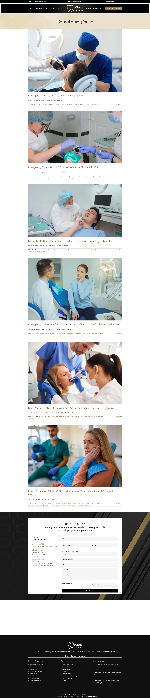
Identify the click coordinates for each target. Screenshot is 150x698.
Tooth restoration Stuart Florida (84, 505)
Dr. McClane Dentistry (83, 503)
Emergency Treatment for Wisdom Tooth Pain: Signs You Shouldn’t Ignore (71, 408)
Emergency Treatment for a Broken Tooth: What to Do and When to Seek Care (73, 324)
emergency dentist (88, 176)
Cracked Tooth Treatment (80, 333)
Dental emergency (60, 104)
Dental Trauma (68, 249)
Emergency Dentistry (71, 104)
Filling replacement (38, 505)
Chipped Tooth (69, 333)
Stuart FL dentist (98, 104)
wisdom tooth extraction (89, 416)
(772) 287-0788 (48, 566)
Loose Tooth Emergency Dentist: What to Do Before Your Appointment (69, 241)
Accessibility (76, 694)
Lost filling (46, 178)
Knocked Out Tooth (82, 104)
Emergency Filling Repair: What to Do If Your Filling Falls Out (63, 167)
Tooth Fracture (60, 335)
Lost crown (46, 505)
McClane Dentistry (47, 104)
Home (66, 656)
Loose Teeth (90, 104)
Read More (119, 104)
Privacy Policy (65, 694)
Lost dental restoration (55, 505)
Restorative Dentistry (61, 178)
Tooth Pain (76, 178)
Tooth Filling (70, 178)
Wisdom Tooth (78, 416)
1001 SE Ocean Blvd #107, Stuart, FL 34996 (45, 546)
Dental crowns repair (61, 503)
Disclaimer (85, 694)
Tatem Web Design (91, 696)
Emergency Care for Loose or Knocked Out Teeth (56, 95)
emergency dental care (78, 249)
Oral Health (52, 178)
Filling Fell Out (39, 178)
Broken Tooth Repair (60, 333)
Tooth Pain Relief (68, 335)
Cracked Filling (58, 176)
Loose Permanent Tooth (39, 251)
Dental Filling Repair (78, 176)
